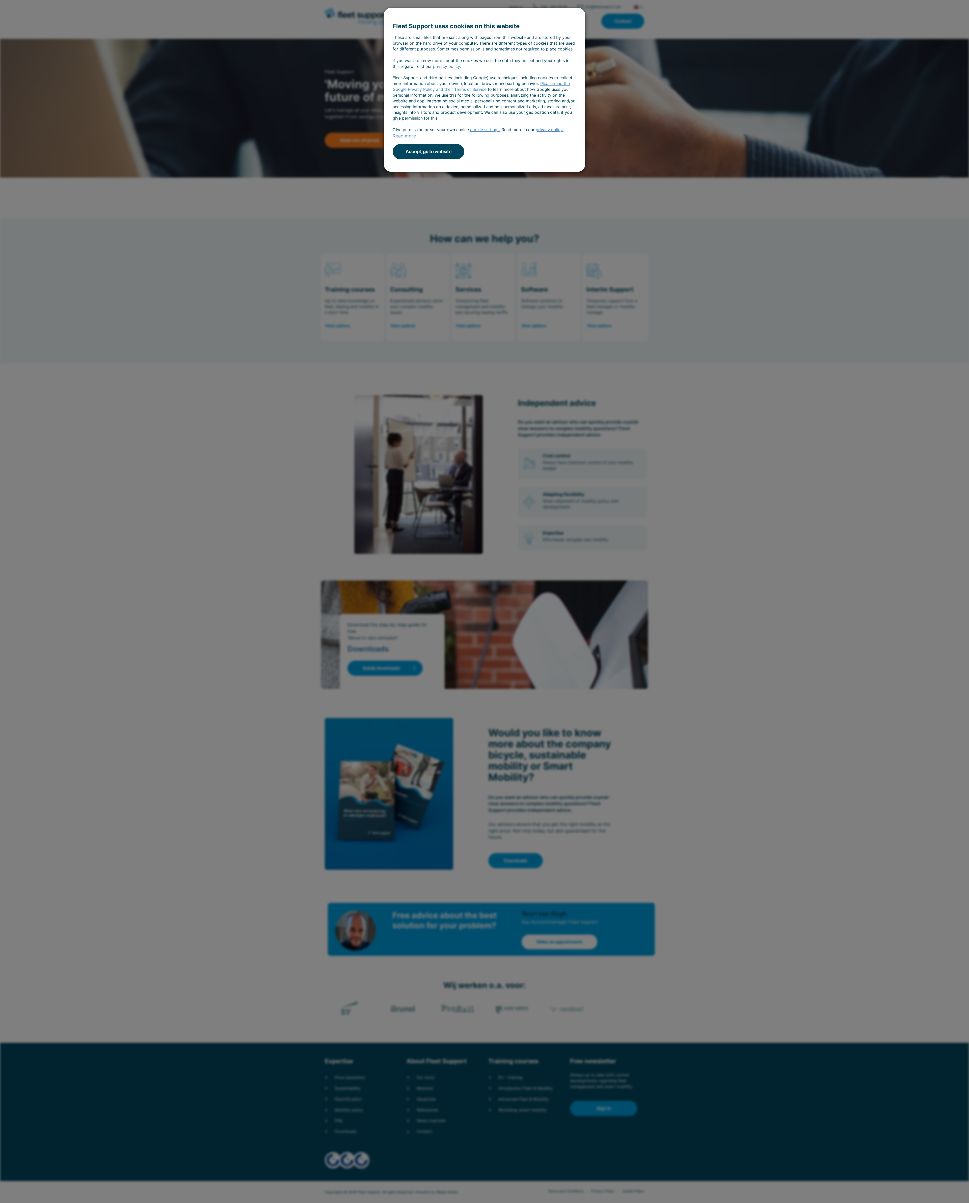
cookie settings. (485, 129)
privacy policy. (447, 66)
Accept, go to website (428, 151)
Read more (404, 135)
